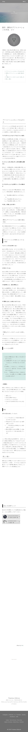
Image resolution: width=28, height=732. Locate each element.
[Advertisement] (14, 100)
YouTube (18, 714)
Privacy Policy (19, 720)
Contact (7, 720)
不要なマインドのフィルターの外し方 (15, 77)
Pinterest (11, 714)
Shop (3, 1)
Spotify (23, 714)
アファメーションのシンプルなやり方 (15, 71)
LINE (17, 716)
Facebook (12, 716)
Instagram (5, 714)
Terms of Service (13, 720)
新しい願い (8, 79)
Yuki (22, 645)
